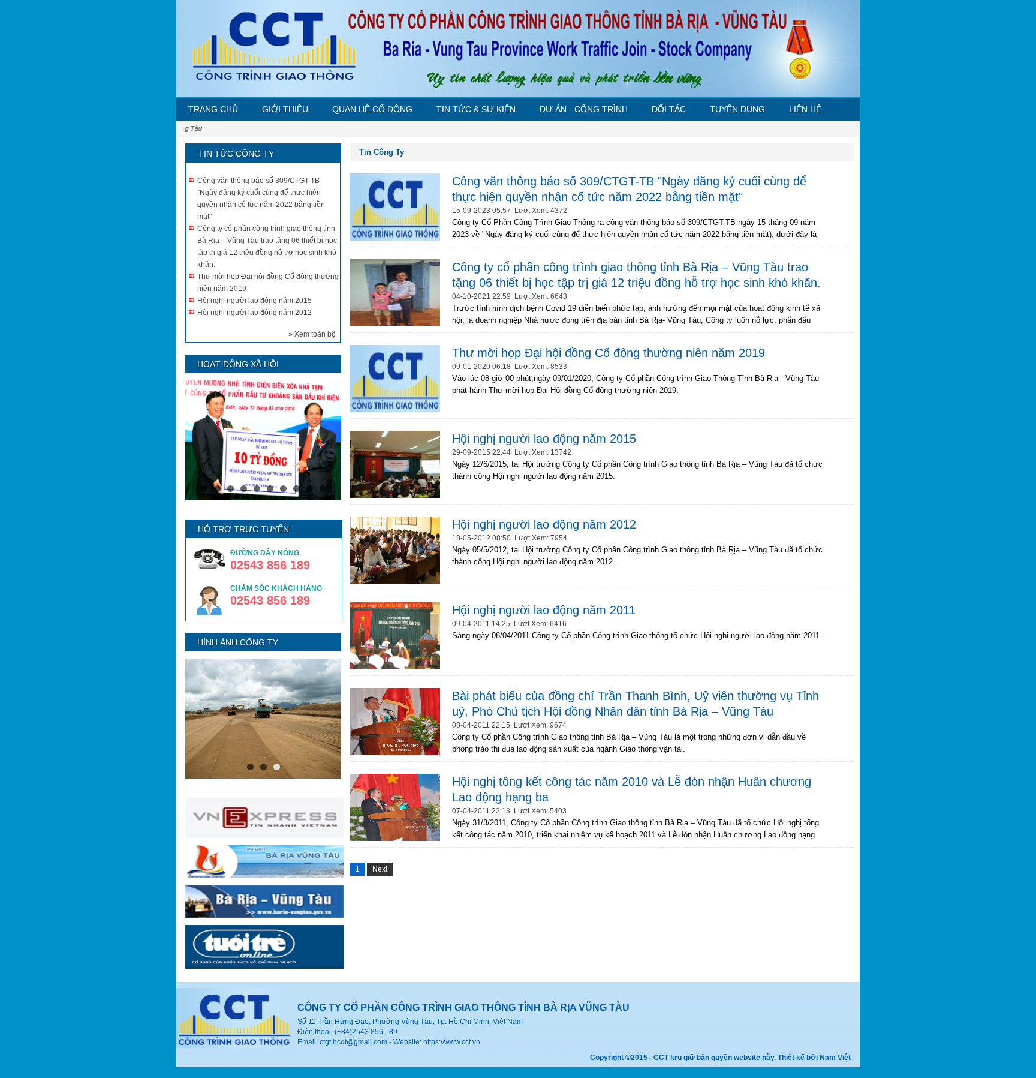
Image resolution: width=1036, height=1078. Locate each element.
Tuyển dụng (737, 109)
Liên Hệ (805, 109)
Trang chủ (213, 109)
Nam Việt (835, 1057)
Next (379, 869)
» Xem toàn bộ (312, 334)
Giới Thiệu (285, 109)
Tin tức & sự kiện (476, 109)
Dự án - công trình (584, 109)
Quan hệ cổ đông (372, 109)
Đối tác (669, 109)
